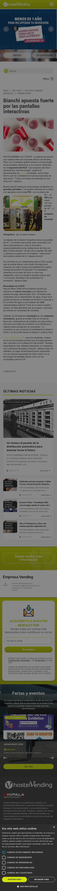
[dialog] (28, 445)
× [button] (54, 827)
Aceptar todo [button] (14, 879)
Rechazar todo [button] (41, 879)
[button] (28, 886)
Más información (22, 846)
